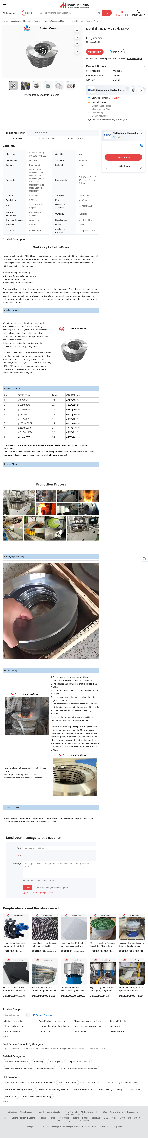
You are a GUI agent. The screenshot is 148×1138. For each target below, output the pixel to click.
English (23, 1118)
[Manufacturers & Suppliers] (74, 5)
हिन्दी (129, 1118)
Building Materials (118, 1021)
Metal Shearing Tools (83, 1089)
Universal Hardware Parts (16, 1061)
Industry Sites (101, 1112)
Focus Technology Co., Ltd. (55, 1126)
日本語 (122, 1118)
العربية (106, 1118)
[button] (89, 138)
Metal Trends (11, 1096)
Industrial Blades (10, 1031)
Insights (80, 1114)
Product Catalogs (44, 1015)
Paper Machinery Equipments (51, 1021)
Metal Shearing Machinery (110, 1089)
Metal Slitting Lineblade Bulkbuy (37, 1096)
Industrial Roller (117, 1026)
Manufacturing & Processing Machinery (26, 21)
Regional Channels (117, 1112)
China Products (26, 1112)
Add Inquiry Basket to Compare (43, 94)
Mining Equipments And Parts (87, 1021)
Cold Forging (54, 1061)
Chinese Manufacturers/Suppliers (48, 1112)
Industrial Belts (80, 1031)
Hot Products (12, 1112)
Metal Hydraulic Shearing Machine (53, 1089)
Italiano (76, 1118)
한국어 (114, 1118)
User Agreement (90, 1126)
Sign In (91, 119)
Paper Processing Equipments (87, 1026)
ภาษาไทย (137, 1118)
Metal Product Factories (41, 1082)
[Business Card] (141, 145)
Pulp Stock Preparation (13, 1021)
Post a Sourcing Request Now (38, 892)
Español (32, 1118)
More (5, 1101)
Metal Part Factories (67, 1082)
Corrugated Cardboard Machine (52, 1026)
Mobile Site (69, 1114)
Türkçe (59, 1120)
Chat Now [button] (117, 51)
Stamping (38, 1061)
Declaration (103, 1126)
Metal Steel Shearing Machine (18, 1089)
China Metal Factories (15, 1082)
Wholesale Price (87, 1112)
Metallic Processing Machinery (56, 21)
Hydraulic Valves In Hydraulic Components (79, 1068)
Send (27, 887)
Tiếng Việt (69, 1120)
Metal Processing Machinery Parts (85, 21)
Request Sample (134, 58)
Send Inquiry (94, 51)
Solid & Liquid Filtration (13, 1026)
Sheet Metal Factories (92, 1082)
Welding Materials (117, 1031)
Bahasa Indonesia (84, 1120)
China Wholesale (71, 1112)
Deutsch (85, 1118)
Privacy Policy (116, 1126)
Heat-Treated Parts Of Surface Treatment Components (29, 1068)
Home (5, 21)
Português (42, 1118)
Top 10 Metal (134, 1089)
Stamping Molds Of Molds (78, 1061)
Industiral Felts (45, 1031)
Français (53, 1118)
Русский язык (64, 1118)
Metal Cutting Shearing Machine (122, 1082)
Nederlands (96, 1118)
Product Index (132, 1112)
